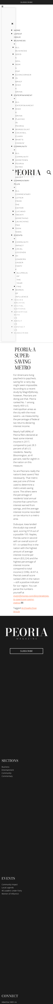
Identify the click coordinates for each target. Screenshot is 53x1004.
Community (6, 773)
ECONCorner (23, 75)
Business (5, 767)
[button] (5, 6)
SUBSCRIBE (21, 333)
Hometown (21, 160)
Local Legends (8, 887)
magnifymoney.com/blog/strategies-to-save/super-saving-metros (31, 599)
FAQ (19, 287)
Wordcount (22, 129)
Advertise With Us (9, 1002)
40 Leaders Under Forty (20, 261)
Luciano (20, 211)
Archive (25, 608)
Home (17, 30)
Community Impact (10, 884)
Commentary (7, 776)
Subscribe (26, 2)
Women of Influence (10, 893)
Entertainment (8, 770)
